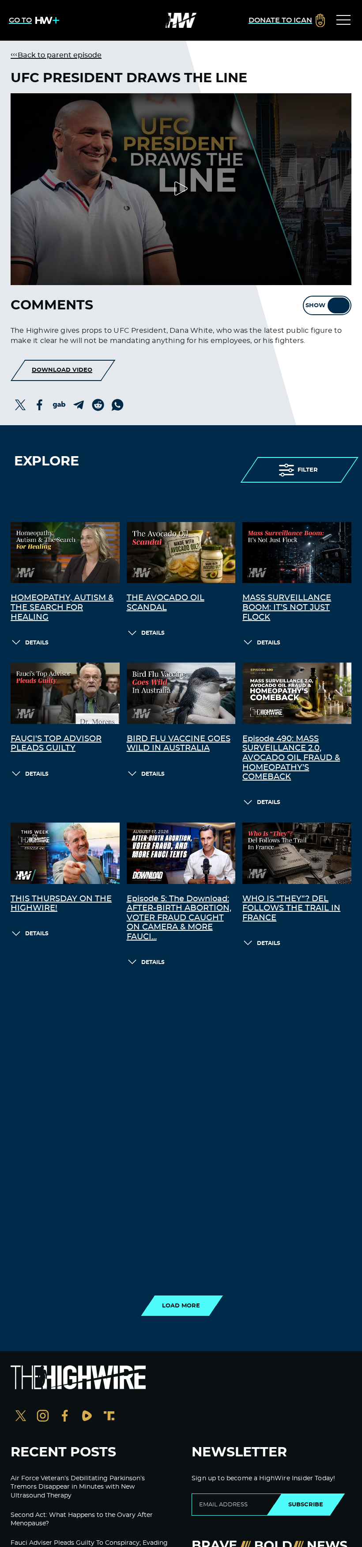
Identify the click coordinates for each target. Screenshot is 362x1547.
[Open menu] (343, 20)
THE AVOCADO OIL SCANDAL (165, 603)
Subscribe (305, 1504)
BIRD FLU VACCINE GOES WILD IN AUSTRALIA (178, 744)
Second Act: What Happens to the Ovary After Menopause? (82, 1519)
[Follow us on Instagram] (43, 1416)
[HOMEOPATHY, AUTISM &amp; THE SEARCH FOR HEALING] (65, 552)
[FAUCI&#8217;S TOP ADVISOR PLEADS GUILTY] (65, 693)
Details (37, 642)
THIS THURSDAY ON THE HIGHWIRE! (61, 904)
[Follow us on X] (21, 1416)
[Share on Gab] (59, 405)
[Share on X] (20, 405)
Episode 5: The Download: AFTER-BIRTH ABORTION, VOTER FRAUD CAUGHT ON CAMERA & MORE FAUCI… (179, 918)
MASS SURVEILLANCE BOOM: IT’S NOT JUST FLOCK (286, 607)
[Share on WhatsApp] (117, 405)
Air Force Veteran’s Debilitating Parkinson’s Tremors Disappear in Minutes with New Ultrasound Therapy (78, 1487)
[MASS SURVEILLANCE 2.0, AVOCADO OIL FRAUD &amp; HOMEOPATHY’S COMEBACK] (296, 693)
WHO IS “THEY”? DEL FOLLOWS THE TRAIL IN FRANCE (291, 908)
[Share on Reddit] (98, 405)
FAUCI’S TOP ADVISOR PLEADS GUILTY (56, 744)
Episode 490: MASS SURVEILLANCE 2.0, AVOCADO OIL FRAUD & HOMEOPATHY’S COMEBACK (291, 758)
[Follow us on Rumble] (87, 1417)
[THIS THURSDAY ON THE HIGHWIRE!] (65, 853)
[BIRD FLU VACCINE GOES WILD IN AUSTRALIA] (181, 693)
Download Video (62, 370)
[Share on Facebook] (39, 405)
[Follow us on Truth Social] (109, 1417)
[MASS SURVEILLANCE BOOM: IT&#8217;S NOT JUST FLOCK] (296, 552)
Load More (181, 1306)
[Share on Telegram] (78, 405)
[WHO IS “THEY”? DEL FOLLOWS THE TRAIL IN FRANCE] (296, 853)
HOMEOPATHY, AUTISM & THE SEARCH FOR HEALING (62, 607)
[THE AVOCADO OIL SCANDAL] (181, 552)
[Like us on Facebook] (65, 1416)
